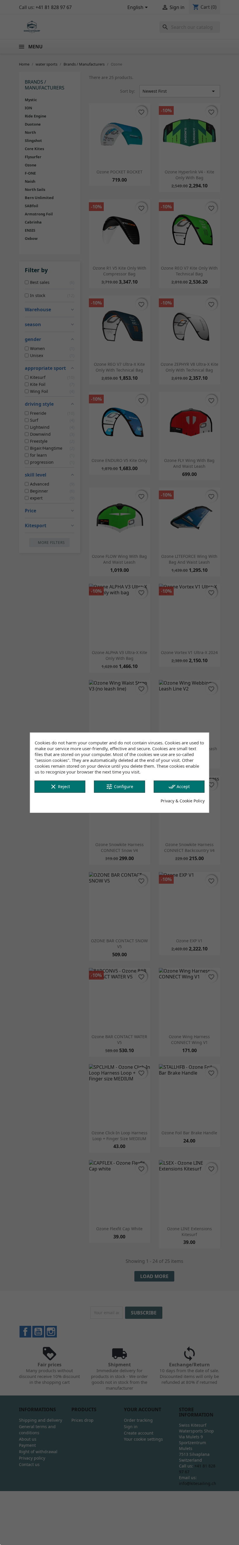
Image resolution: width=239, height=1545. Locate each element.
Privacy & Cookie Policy (183, 801)
